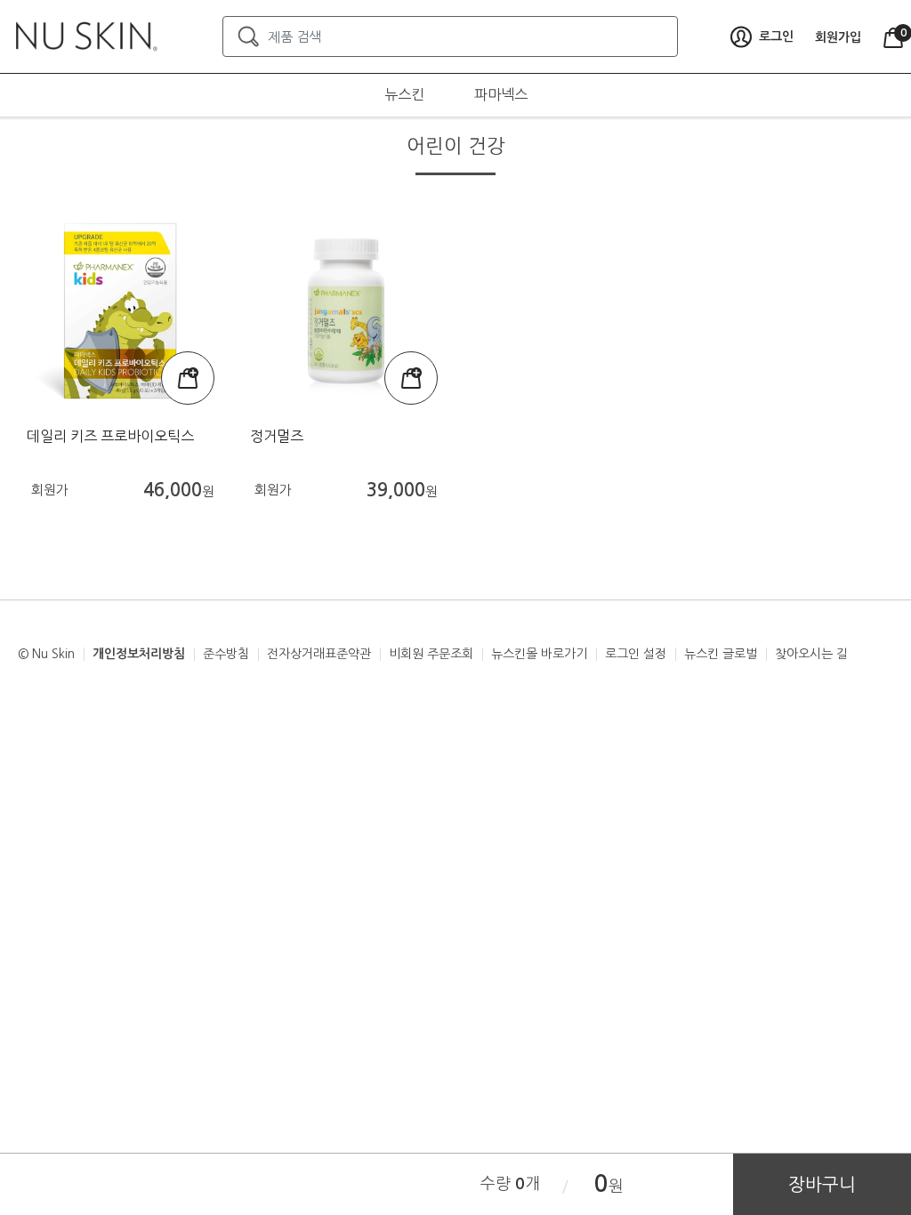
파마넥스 (501, 94)
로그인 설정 (635, 654)
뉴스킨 (404, 94)
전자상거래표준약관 (319, 654)
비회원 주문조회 (431, 654)
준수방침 (226, 654)
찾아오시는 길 (811, 654)
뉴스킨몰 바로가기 (539, 654)
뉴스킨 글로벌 (720, 654)
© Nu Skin (46, 654)
